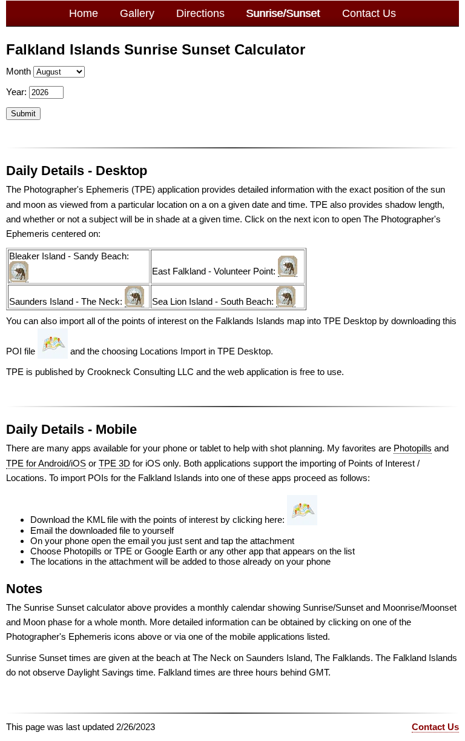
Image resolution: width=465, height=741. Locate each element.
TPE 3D (114, 463)
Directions (200, 13)
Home (83, 13)
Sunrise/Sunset (283, 13)
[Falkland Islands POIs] (53, 351)
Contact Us (369, 13)
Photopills (413, 448)
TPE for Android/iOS (46, 463)
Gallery (137, 13)
